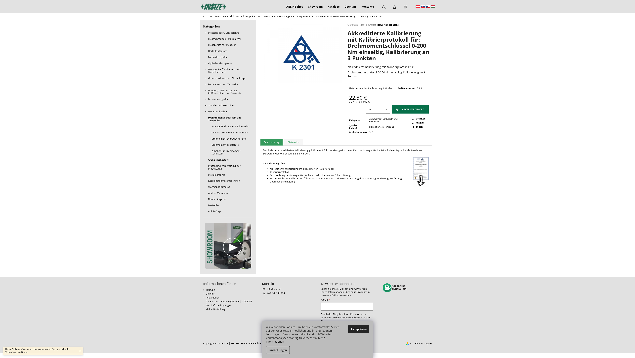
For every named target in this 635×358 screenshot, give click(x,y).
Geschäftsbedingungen (219, 305)
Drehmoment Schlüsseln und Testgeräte (224, 119)
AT (418, 6)
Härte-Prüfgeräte (217, 51)
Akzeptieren (359, 329)
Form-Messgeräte (218, 57)
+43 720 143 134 (276, 293)
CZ (428, 6)
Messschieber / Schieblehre (223, 32)
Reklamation (212, 297)
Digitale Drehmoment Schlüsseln (230, 132)
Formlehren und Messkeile (223, 84)
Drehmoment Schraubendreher (229, 138)
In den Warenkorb (412, 109)
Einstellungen (278, 350)
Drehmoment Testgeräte (225, 144)
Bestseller (213, 205)
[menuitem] (294, 6)
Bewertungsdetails (388, 24)
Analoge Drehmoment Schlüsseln (230, 126)
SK (423, 6)
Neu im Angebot (217, 199)
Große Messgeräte (218, 159)
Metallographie (216, 174)
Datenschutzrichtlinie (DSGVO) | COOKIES (229, 301)
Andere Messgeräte (219, 193)
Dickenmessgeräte (218, 99)
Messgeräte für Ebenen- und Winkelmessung (224, 71)
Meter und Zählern (218, 111)
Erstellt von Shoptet (421, 343)
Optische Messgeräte (220, 63)
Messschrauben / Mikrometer (224, 38)
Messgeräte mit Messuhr (222, 44)
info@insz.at (274, 289)
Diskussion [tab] (293, 142)
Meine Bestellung (215, 309)
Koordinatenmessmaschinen (224, 180)
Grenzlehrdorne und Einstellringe (227, 78)
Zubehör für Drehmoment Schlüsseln (226, 152)
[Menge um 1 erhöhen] (386, 109)
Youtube (210, 289)
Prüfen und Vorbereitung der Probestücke (224, 167)
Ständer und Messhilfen (221, 105)
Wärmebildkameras (219, 186)
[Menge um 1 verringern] (370, 109)
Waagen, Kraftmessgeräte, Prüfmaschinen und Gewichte (224, 92)
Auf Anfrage (214, 211)
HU (433, 6)
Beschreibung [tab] (271, 142)
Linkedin (210, 293)
